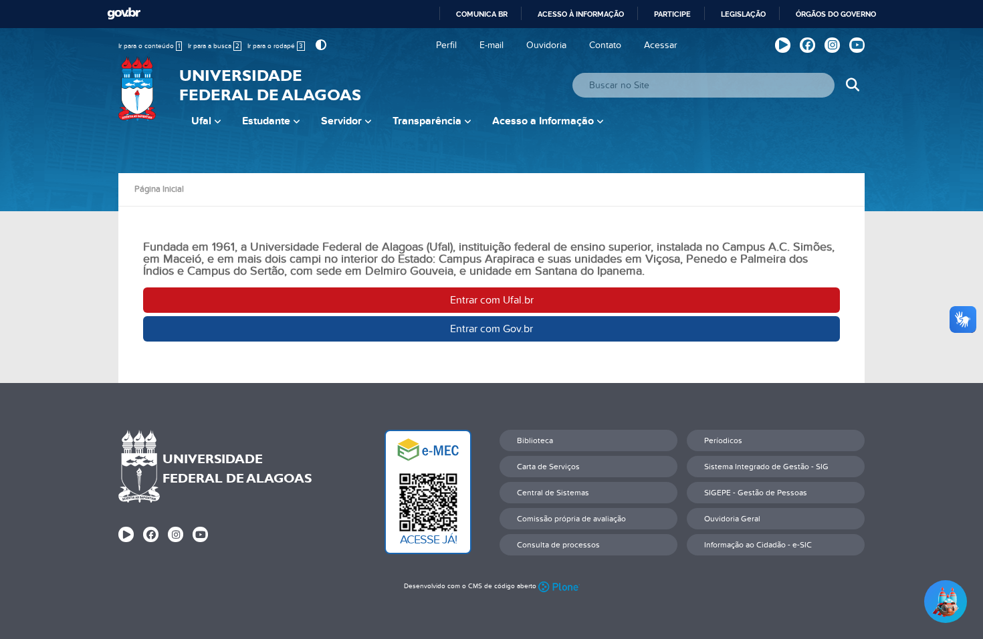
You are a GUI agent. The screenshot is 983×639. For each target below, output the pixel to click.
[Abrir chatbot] (945, 601)
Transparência (427, 121)
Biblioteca (535, 440)
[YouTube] (857, 45)
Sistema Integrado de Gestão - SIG (766, 466)
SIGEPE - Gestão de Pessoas (755, 492)
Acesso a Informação (543, 121)
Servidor (341, 121)
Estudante (266, 121)
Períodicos (723, 440)
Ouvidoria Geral (732, 518)
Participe (672, 14)
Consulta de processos (558, 544)
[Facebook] (807, 45)
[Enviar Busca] (852, 85)
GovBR (123, 13)
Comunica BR (482, 14)
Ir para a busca (213, 46)
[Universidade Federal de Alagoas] (138, 97)
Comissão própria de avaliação (571, 518)
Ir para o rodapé (275, 46)
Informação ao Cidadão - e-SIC (758, 544)
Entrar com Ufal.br (492, 300)
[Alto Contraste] (319, 45)
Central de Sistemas (553, 492)
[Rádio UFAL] (782, 45)
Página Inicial (159, 189)
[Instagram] (832, 45)
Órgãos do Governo (836, 14)
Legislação (743, 14)
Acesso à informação (581, 14)
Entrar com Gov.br (491, 329)
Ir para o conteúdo (149, 46)
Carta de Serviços (548, 466)
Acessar (660, 45)
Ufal (201, 121)
